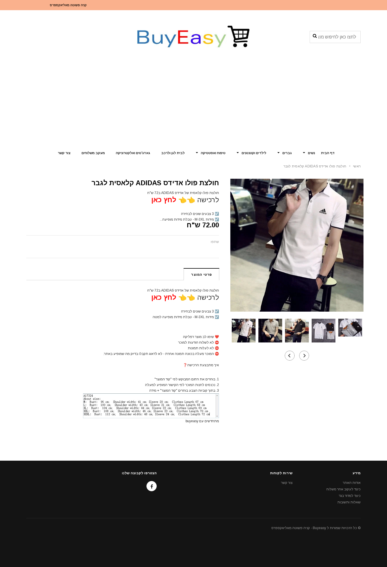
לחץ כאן (163, 200)
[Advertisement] (193, 103)
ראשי (357, 166)
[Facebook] (151, 486)
